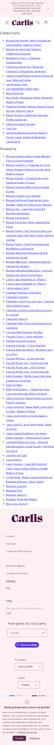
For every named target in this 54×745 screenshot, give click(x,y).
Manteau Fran (14, 490)
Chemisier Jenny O (17, 319)
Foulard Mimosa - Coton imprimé (25, 358)
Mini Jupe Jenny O (17, 503)
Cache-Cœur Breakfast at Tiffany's (26, 279)
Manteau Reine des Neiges (21, 499)
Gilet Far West (14, 385)
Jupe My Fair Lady (16, 455)
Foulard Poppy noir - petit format (25, 367)
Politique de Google (27, 732)
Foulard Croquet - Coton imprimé (25, 345)
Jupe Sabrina (14, 459)
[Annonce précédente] (6, 8)
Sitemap (10, 580)
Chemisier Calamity (17, 297)
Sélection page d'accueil (20, 124)
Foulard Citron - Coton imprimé (24, 336)
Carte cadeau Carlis (17, 288)
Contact (10, 536)
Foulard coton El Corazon (21, 341)
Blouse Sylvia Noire (17, 218)
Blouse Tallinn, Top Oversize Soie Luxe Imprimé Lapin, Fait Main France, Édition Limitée (30, 235)
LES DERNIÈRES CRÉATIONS (22, 89)
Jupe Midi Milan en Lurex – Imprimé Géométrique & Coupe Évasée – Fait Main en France (30, 446)
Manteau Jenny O (16, 495)
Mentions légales (15, 565)
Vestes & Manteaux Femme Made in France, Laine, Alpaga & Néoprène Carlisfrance (26, 137)
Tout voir (11, 128)
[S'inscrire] (43, 633)
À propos (11, 543)
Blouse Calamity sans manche (23, 196)
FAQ (8, 588)
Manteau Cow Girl (16, 486)
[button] (7, 22)
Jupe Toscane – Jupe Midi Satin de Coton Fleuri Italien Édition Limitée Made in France (27, 468)
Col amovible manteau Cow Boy (24, 332)
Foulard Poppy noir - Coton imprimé (27, 363)
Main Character (15, 93)
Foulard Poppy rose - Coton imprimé (27, 371)
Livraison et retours (17, 573)
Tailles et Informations (19, 551)
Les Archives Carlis (17, 84)
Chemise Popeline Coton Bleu (23, 292)
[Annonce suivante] (48, 8)
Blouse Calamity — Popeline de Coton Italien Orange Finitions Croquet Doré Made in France (28, 169)
